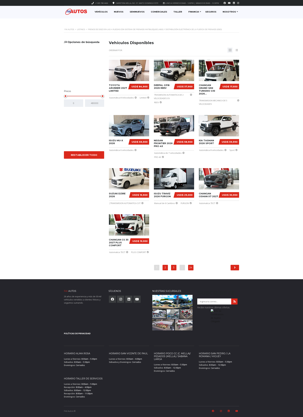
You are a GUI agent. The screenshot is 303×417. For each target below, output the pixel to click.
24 (190, 267)
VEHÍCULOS (101, 11)
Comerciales (159, 11)
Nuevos (118, 11)
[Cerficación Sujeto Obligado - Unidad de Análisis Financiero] (217, 317)
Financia (193, 11)
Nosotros (229, 11)
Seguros (210, 11)
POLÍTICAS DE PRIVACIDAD (77, 333)
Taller (177, 11)
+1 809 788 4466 (101, 3)
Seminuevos (137, 11)
